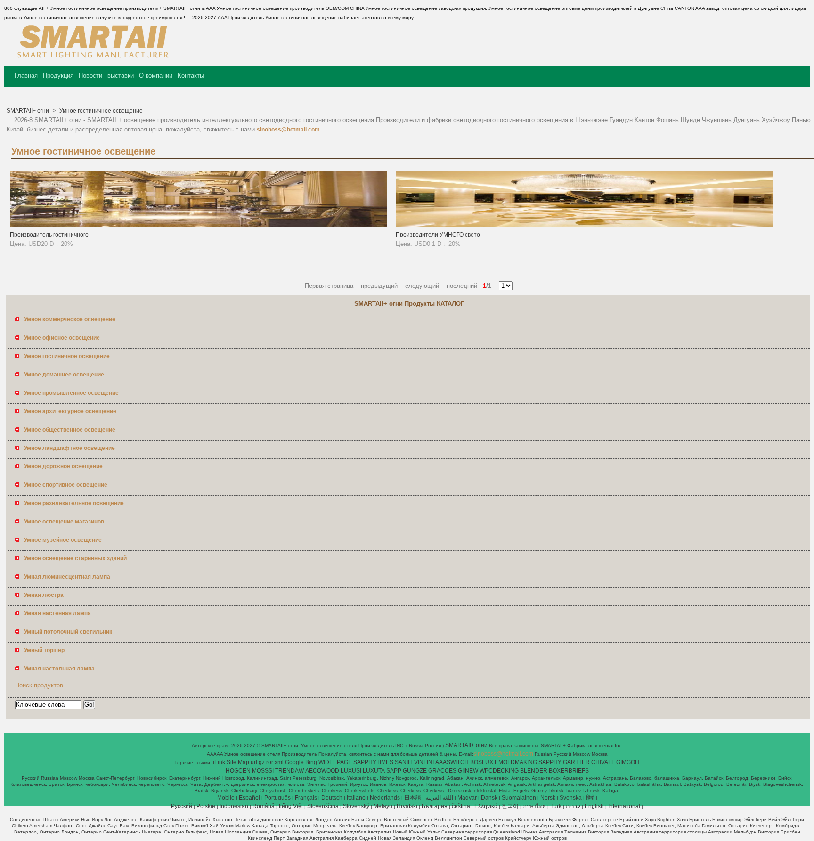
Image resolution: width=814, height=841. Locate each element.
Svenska (571, 797)
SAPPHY (550, 762)
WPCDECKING (499, 771)
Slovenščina (323, 806)
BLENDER (533, 771)
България (435, 806)
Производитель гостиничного (49, 234)
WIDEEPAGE (335, 762)
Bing (311, 762)
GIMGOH (627, 762)
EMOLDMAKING (516, 762)
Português (277, 797)
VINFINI (424, 762)
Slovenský (356, 806)
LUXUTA (374, 771)
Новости (90, 75)
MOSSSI (263, 771)
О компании (155, 75)
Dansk (489, 797)
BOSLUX (481, 762)
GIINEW (468, 771)
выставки (120, 75)
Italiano (356, 797)
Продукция (58, 75)
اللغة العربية (439, 797)
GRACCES (442, 771)
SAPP (393, 771)
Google (294, 762)
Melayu (383, 806)
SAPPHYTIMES (373, 762)
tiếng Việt (291, 806)
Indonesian (234, 806)
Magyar (467, 797)
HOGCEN (238, 771)
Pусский (181, 806)
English (594, 806)
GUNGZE (415, 771)
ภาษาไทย (534, 806)
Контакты (191, 75)
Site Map (238, 762)
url (254, 762)
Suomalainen (519, 797)
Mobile (226, 797)
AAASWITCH (452, 762)
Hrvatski (407, 806)
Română (263, 806)
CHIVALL (603, 762)
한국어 (510, 806)
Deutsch (331, 797)
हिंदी (590, 797)
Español (249, 797)
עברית (573, 806)
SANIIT (404, 762)
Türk (556, 806)
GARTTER (576, 762)
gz (262, 762)
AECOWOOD (322, 771)
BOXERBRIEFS (569, 771)
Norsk (547, 797)
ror (269, 762)
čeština (461, 806)
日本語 (412, 797)
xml (279, 762)
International (624, 806)
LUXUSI (351, 771)
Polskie (205, 806)
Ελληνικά (485, 806)
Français (306, 797)
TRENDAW (289, 771)
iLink (219, 762)
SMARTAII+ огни (28, 111)
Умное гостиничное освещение (100, 111)
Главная (26, 75)
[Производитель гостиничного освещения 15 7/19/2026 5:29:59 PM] (198, 225)
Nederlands (385, 797)
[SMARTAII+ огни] (91, 59)
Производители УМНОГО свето (438, 234)
